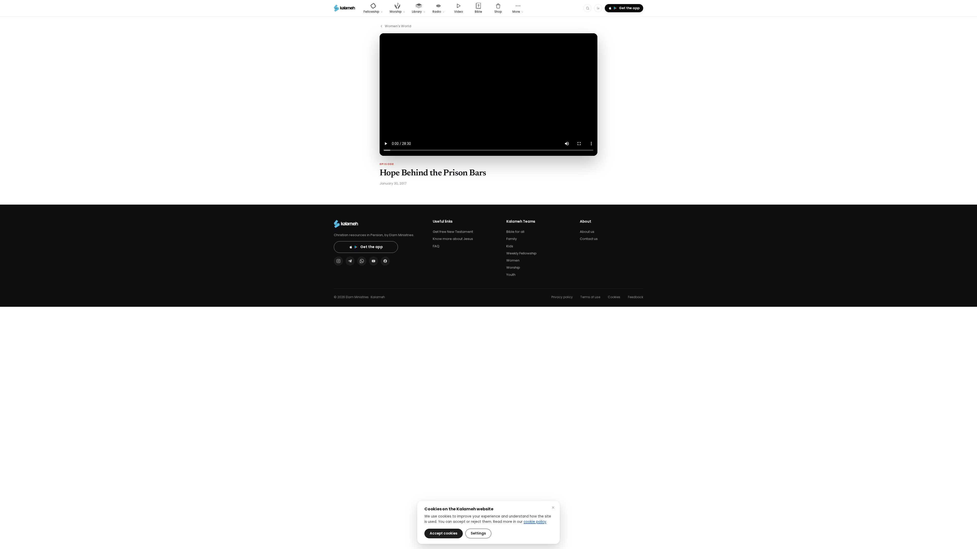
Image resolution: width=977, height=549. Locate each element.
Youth (510, 274)
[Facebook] (385, 261)
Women (513, 260)
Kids (509, 246)
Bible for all (515, 231)
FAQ (436, 246)
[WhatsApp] (361, 261)
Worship (513, 267)
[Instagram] (338, 261)
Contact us (589, 238)
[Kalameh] (344, 8)
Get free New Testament (453, 231)
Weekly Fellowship (521, 253)
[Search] (587, 8)
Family (511, 238)
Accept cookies (443, 533)
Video (458, 12)
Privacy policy (562, 297)
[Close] (553, 507)
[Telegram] (350, 261)
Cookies (614, 297)
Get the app (371, 246)
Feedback (635, 297)
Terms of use (590, 297)
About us (587, 231)
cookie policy (535, 521)
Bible (478, 12)
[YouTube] (373, 261)
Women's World (398, 26)
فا (598, 8)
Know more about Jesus (453, 238)
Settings (478, 533)
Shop (498, 12)
